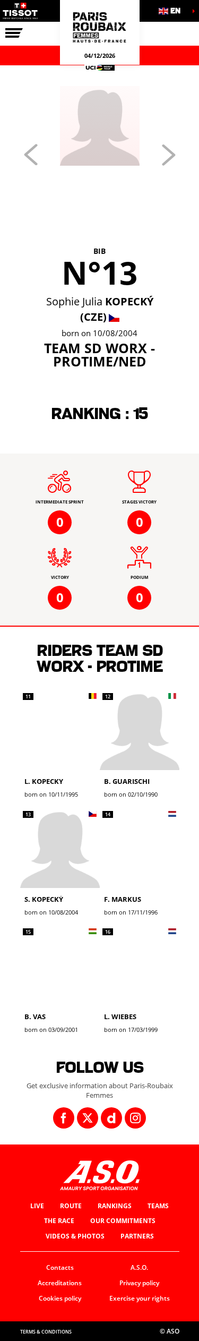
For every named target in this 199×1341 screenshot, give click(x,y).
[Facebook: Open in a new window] (63, 1118)
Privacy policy (139, 1282)
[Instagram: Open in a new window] (135, 1118)
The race (59, 1220)
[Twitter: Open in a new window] (87, 1118)
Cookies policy (60, 1298)
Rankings (115, 1205)
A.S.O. (139, 1267)
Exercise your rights (139, 1298)
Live (37, 1205)
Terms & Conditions (46, 1331)
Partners (137, 1236)
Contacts (60, 1267)
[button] (172, 11)
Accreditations (60, 1282)
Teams (158, 1205)
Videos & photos (75, 1236)
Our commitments (122, 1220)
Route (71, 1205)
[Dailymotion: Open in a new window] (111, 1118)
